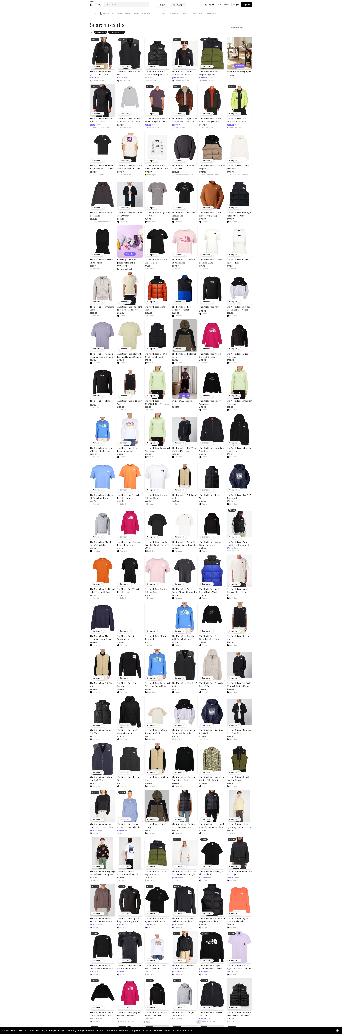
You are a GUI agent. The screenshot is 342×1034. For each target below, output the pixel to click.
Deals (227, 4)
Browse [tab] (163, 5)
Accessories (159, 13)
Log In (236, 4)
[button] (97, 66)
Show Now (239, 66)
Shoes (128, 13)
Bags (136, 13)
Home (185, 13)
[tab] (178, 4)
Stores (219, 4)
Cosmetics (174, 13)
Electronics (198, 13)
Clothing (117, 13)
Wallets (146, 13)
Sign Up (246, 4)
